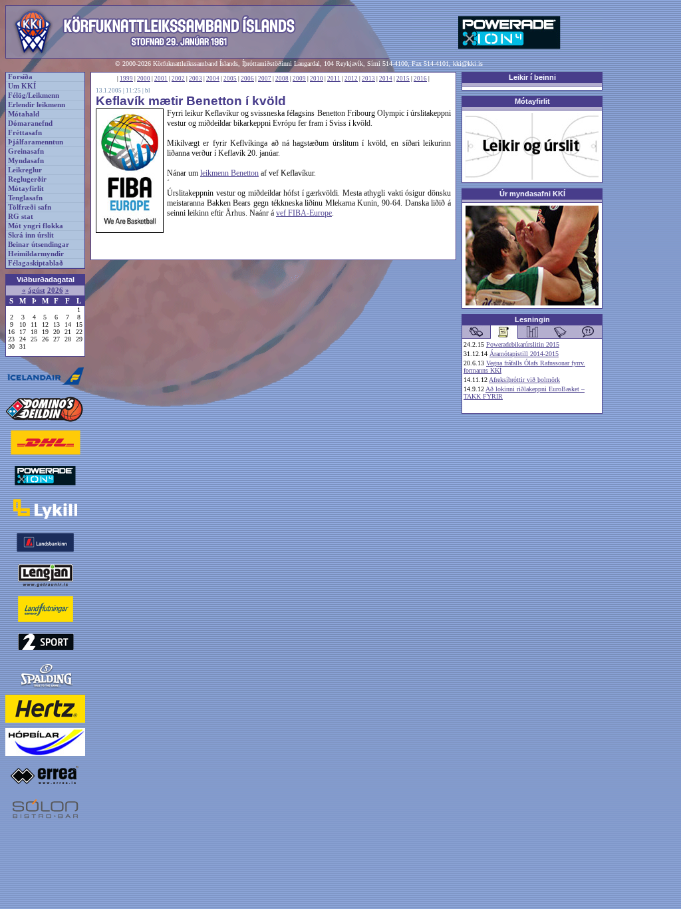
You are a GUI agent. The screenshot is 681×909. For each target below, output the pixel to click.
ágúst (36, 290)
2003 (195, 78)
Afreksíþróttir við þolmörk (524, 379)
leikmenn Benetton (229, 173)
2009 (299, 78)
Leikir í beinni (532, 77)
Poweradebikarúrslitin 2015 (522, 344)
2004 (212, 78)
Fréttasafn (25, 132)
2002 (178, 78)
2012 (351, 78)
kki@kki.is (468, 63)
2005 (230, 78)
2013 (368, 78)
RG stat (20, 216)
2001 (161, 78)
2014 (385, 78)
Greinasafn (26, 151)
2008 (282, 78)
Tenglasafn (25, 198)
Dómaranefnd (30, 123)
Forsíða (20, 77)
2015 (403, 78)
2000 (143, 78)
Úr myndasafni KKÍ (532, 194)
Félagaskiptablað (35, 263)
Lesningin (532, 319)
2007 (264, 78)
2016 (420, 78)
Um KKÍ (22, 86)
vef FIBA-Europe (304, 213)
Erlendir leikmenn (36, 104)
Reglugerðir (27, 179)
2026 (55, 290)
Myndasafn (26, 160)
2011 (333, 78)
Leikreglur (25, 170)
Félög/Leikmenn (33, 95)
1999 (126, 78)
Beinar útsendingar (38, 244)
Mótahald (23, 114)
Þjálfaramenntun (35, 142)
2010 (316, 78)
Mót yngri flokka (35, 226)
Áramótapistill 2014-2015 (524, 353)
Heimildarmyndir (36, 254)
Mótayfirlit (26, 188)
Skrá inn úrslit (31, 235)
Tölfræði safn (29, 207)
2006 (247, 78)
